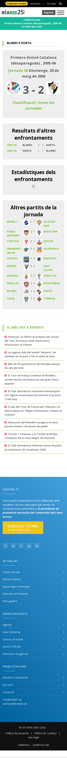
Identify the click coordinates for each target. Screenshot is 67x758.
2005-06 (12, 145)
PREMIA (11, 266)
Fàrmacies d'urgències (15, 654)
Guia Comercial (11, 632)
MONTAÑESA (51, 283)
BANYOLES (49, 258)
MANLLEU (13, 283)
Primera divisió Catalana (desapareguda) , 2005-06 (32, 23)
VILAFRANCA (51, 248)
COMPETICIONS (32, 19)
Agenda (7, 624)
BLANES (12, 291)
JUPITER (48, 241)
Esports (49, 12)
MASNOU (12, 275)
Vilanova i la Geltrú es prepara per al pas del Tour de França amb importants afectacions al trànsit (31, 340)
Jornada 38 (18, 70)
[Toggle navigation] (60, 13)
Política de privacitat (17, 733)
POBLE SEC (50, 275)
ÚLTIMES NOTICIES (32, 26)
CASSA (11, 298)
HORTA (47, 291)
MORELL (12, 221)
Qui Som (8, 685)
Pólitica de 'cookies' (45, 733)
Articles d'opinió (12, 579)
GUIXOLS (12, 258)
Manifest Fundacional (15, 677)
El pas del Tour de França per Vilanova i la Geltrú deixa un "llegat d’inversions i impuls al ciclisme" (33, 411)
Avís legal (33, 737)
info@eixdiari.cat (12, 699)
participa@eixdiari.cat (15, 703)
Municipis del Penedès (15, 593)
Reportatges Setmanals (16, 586)
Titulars (51, 3)
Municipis (35, 3)
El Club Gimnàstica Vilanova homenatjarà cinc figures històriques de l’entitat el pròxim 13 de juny (32, 395)
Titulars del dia (11, 572)
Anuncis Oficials (12, 646)
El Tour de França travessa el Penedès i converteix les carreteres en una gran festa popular (31, 379)
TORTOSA (13, 241)
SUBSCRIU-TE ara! (16, 3)
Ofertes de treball (13, 639)
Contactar (8, 692)
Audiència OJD (41, 745)
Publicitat (23, 745)
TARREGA (49, 298)
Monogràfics (10, 601)
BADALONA (50, 231)
